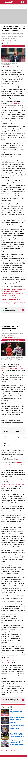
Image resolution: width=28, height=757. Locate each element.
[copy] (10, 43)
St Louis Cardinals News (11, 315)
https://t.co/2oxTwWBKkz (8, 616)
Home (2, 315)
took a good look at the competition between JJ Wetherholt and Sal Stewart (12, 484)
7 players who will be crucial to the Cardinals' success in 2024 (13, 294)
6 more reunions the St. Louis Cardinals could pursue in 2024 (11, 298)
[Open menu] (2, 2)
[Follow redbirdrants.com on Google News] (23, 310)
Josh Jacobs (6, 40)
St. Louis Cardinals (11, 67)
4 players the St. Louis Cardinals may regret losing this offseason (13, 303)
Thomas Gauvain (7, 337)
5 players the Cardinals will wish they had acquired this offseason (13, 290)
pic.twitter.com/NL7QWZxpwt (9, 618)
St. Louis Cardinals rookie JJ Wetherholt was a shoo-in (12, 368)
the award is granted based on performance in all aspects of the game (12, 465)
